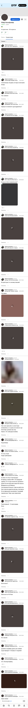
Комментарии (9, 37)
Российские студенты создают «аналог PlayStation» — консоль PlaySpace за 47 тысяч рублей (12, 516)
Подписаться (15, 19)
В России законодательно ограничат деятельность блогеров (12, 603)
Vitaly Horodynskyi (9, 45)
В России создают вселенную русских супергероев (12, 391)
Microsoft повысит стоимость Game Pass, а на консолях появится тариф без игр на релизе (12, 247)
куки (11, 701)
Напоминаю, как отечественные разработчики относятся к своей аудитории (12, 104)
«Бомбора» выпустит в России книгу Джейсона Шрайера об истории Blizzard (12, 635)
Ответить (3, 75)
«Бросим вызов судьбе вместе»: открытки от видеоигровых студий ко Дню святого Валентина (12, 581)
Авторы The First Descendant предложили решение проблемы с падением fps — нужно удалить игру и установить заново (12, 280)
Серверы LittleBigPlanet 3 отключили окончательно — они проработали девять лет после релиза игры (12, 464)
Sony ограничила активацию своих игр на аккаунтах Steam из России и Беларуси (12, 672)
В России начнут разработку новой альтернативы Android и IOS (12, 147)
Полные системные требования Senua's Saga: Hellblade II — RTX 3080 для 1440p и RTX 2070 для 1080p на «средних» (12, 451)
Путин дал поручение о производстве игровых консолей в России (12, 549)
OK (24, 701)
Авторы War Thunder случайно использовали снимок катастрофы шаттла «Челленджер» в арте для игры (12, 291)
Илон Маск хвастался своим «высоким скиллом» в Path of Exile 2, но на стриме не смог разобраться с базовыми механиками (12, 93)
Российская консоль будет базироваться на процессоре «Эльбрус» (12, 115)
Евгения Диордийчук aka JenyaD (12, 440)
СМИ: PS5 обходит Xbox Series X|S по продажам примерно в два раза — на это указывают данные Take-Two (12, 592)
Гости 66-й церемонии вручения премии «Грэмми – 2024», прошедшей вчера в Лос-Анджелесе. (12, 659)
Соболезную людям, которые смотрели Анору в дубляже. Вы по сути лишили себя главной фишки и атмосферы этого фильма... (12, 80)
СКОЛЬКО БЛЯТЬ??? (9, 359)
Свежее (3, 41)
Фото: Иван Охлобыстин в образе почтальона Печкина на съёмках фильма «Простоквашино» (12, 179)
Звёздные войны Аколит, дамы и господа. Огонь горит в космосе (12, 423)
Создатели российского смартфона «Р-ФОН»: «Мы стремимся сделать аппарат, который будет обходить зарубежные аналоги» (12, 325)
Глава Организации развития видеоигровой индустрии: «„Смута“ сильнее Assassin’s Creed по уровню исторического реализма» (12, 215)
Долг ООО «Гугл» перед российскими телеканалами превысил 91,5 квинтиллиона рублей (12, 46)
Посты (3, 37)
